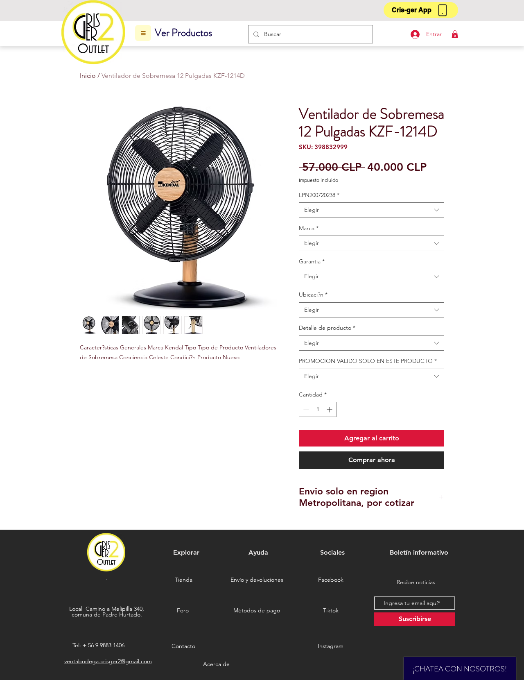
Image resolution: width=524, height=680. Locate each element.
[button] (421, 10)
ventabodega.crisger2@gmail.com (108, 661)
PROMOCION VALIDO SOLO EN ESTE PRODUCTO (368, 361)
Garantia (312, 261)
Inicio (88, 75)
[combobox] (371, 210)
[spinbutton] (317, 409)
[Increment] (330, 409)
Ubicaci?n (313, 294)
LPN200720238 (319, 195)
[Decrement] (305, 409)
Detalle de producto (327, 327)
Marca (308, 228)
